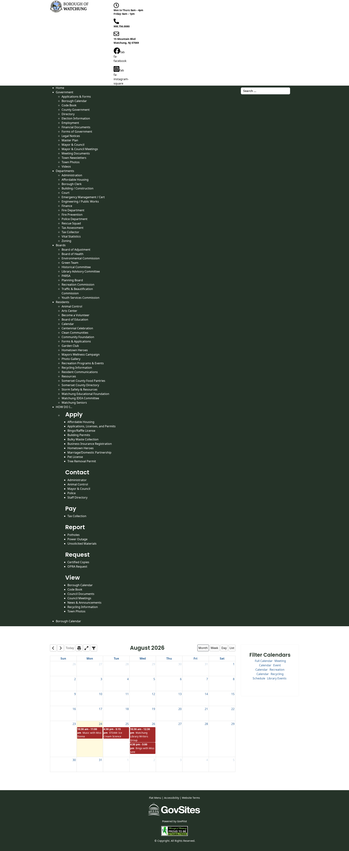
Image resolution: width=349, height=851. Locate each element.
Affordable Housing (80, 422)
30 (180, 664)
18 (127, 709)
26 (74, 664)
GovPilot (182, 821)
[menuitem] (60, 88)
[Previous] (53, 647)
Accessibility (171, 797)
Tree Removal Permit (81, 461)
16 (74, 709)
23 (74, 724)
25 (127, 724)
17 (100, 709)
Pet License (75, 457)
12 (153, 694)
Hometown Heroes (80, 448)
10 (100, 694)
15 (232, 694)
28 (127, 664)
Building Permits (78, 435)
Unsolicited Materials (82, 544)
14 (206, 694)
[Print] (79, 647)
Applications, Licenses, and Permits (91, 426)
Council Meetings (79, 598)
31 (206, 664)
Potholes (73, 535)
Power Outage (77, 539)
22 (232, 709)
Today (70, 648)
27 (100, 664)
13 (180, 694)
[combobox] (265, 90)
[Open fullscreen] (86, 647)
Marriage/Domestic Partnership (89, 452)
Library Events (276, 678)
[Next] (60, 647)
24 (100, 724)
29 (153, 664)
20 (180, 709)
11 (127, 694)
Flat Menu (155, 797)
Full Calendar (264, 661)
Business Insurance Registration (89, 444)
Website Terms (191, 797)
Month (203, 648)
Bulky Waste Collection (83, 439)
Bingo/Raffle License (81, 431)
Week (214, 648)
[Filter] (94, 647)
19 (153, 709)
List (232, 648)
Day (224, 648)
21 (206, 709)
